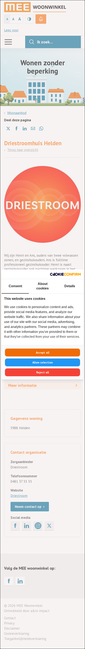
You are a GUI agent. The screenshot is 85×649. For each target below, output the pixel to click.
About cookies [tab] (42, 286)
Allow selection (42, 362)
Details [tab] (69, 286)
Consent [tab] (15, 286)
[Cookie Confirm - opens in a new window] (65, 274)
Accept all (42, 352)
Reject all (42, 372)
